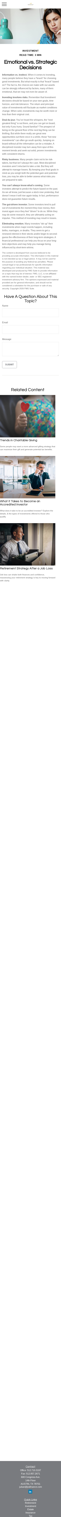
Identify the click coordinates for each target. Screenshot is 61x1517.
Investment (30, 1506)
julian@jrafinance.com (30, 1487)
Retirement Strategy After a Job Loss (26, 568)
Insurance (30, 1512)
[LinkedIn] (30, 1491)
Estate (30, 1509)
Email (5, 322)
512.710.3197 (34, 1470)
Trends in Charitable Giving (18, 440)
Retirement (30, 1503)
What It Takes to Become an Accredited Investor (20, 503)
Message (6, 339)
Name (5, 306)
